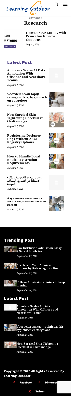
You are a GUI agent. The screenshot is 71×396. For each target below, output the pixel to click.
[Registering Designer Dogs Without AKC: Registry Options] (56, 140)
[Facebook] (13, 382)
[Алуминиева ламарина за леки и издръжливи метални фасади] (56, 203)
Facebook (26, 382)
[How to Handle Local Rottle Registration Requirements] (56, 161)
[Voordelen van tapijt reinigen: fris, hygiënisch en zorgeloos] (56, 99)
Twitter (40, 391)
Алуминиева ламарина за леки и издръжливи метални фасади (26, 201)
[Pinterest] (39, 382)
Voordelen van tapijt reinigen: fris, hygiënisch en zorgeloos (27, 97)
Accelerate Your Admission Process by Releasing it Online (37, 267)
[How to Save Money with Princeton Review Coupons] (13, 38)
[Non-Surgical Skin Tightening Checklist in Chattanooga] (56, 120)
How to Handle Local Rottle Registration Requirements (23, 160)
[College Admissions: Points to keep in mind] (10, 283)
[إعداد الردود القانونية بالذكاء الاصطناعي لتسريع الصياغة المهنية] (56, 182)
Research (10, 46)
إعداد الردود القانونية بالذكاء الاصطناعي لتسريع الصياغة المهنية (24, 181)
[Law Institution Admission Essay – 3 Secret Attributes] (10, 249)
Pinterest (51, 382)
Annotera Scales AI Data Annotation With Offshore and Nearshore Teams (26, 75)
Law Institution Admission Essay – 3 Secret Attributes (40, 249)
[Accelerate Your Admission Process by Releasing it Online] (10, 266)
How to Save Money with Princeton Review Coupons (46, 36)
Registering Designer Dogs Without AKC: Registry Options (24, 139)
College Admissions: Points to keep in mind (41, 284)
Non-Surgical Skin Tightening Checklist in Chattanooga (25, 118)
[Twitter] (29, 391)
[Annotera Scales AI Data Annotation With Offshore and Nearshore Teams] (56, 75)
